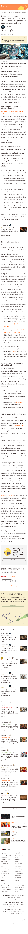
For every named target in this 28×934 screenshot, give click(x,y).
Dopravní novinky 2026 (19, 885)
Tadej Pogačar (18, 859)
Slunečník (5, 904)
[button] (14, 51)
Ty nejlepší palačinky (19, 867)
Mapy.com (13, 895)
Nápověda (7, 921)
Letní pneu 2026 (18, 882)
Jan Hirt (16, 857)
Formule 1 (3, 875)
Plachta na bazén (16, 902)
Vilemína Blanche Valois (6, 765)
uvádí (14, 352)
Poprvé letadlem (4, 883)
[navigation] (2, 2)
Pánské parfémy (13, 915)
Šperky (12, 586)
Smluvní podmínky (20, 919)
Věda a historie (5, 227)
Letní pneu (22, 911)
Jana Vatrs (3, 750)
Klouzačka (10, 904)
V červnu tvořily (18, 426)
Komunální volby (4, 863)
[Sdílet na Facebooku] (15, 581)
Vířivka (16, 906)
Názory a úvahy (6, 752)
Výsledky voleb (4, 857)
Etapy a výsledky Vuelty (20, 855)
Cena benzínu (17, 897)
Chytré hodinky (19, 913)
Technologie (16, 588)
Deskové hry (7, 913)
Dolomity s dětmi (4, 891)
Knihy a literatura (6, 724)
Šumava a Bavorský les (6, 885)
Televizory (13, 913)
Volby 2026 (3, 853)
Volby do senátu (4, 861)
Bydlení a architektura (8, 707)
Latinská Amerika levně (6, 889)
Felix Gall (17, 861)
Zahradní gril (12, 906)
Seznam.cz (19, 2)
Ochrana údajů (19, 921)
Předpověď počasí (20, 895)
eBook (4, 34)
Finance (3, 660)
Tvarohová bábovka (19, 873)
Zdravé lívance (18, 871)
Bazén (10, 902)
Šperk (17, 586)
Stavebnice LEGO (6, 911)
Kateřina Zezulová (5, 778)
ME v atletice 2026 (5, 873)
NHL (2, 877)
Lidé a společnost (6, 737)
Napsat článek (14, 559)
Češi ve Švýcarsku (5, 887)
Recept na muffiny (19, 869)
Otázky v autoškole (19, 889)
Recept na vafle (18, 875)
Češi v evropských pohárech (13, 899)
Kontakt (12, 921)
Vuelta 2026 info (18, 853)
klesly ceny (19, 402)
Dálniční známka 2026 (19, 883)
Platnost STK (17, 891)
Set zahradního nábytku (19, 904)
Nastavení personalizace (14, 925)
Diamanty (22, 586)
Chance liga (3, 867)
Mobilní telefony (18, 909)
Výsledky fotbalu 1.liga (5, 869)
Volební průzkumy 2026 (6, 855)
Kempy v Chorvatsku (5, 882)
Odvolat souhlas (19, 923)
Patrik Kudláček (10, 26)
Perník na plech (18, 877)
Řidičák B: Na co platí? (19, 887)
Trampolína (22, 902)
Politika (3, 795)
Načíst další (14, 808)
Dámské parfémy (15, 911)
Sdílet (9, 34)
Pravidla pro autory (9, 923)
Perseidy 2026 (10, 897)
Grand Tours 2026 (18, 863)
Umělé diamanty (5, 588)
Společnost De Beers (7, 496)
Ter (2, 705)
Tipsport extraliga (5, 871)
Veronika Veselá (4, 722)
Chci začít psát (13, 605)
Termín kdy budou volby (6, 859)
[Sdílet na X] (17, 581)
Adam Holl (3, 793)
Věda (11, 588)
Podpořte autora (5, 30)
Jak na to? (14, 608)
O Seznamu (11, 919)
